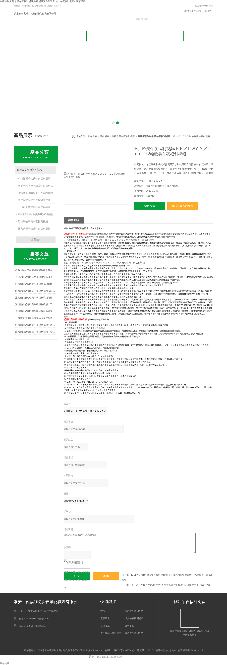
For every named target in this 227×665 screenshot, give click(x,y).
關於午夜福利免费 (50, 35)
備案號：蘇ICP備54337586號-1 (120, 650)
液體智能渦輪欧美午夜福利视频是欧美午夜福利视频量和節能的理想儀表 (35, 284)
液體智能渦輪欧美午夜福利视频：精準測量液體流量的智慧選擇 (35, 332)
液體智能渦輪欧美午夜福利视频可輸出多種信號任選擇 (35, 297)
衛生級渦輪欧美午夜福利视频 (34, 200)
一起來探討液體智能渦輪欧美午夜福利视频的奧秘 (35, 318)
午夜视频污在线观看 (198, 8)
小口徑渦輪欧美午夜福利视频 (34, 178)
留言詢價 (149, 206)
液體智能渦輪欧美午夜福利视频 (35, 193)
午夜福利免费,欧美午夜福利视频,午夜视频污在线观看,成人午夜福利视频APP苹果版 (42, 1)
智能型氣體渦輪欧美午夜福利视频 (36, 185)
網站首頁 (26, 35)
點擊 (52, 170)
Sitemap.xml (197, 650)
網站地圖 (4, 663)
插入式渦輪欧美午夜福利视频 (34, 228)
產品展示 (98, 35)
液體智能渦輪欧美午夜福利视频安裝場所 (35, 291)
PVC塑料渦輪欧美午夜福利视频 (35, 214)
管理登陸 (160, 650)
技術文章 (123, 35)
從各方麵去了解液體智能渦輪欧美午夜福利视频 (35, 270)
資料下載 (147, 35)
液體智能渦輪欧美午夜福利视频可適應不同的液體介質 (35, 311)
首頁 (102, 611)
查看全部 (36, 239)
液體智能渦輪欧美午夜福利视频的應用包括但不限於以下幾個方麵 (35, 325)
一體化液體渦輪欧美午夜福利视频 (36, 207)
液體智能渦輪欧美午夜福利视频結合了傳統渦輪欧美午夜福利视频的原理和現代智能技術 (35, 277)
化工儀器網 (184, 650)
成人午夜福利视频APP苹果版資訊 (74, 37)
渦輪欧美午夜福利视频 (123, 136)
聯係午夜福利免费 (208, 8)
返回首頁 (187, 11)
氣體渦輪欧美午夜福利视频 (33, 221)
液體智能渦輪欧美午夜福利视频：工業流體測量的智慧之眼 (35, 304)
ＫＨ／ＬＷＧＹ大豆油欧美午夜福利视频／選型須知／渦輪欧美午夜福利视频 (170, 585)
